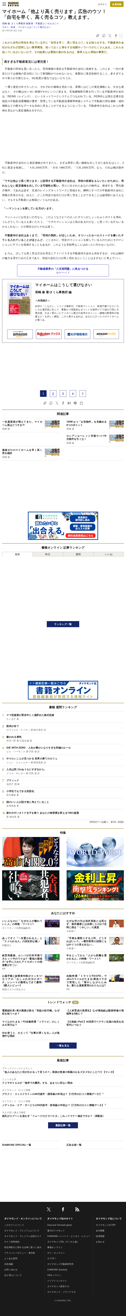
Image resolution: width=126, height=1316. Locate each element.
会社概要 (100, 1230)
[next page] (82, 393)
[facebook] (63, 1209)
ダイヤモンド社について (109, 1218)
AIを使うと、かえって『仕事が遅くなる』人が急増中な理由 (31, 1034)
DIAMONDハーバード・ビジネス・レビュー (68, 1236)
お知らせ (100, 1241)
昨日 (47, 554)
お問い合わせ (10, 1269)
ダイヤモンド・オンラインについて (23, 1218)
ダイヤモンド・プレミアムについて (21, 1230)
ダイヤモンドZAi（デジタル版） (63, 1241)
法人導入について (13, 1275)
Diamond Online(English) (59, 1224)
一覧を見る (63, 1045)
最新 (17, 554)
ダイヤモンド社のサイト (60, 1218)
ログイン (102, 4)
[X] (49, 1209)
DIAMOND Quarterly (57, 1269)
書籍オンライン (55, 1247)
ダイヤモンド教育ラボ (58, 1286)
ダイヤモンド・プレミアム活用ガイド (22, 1236)
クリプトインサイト (57, 1280)
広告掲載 (8, 1263)
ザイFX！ (52, 1258)
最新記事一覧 (63, 1125)
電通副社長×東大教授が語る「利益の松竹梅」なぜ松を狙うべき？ (31, 1012)
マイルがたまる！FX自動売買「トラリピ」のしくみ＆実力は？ (31, 1023)
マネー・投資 (8, 27)
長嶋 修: (30, 23)
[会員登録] (117, 4)
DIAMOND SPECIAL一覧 (16, 1145)
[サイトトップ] (13, 4)
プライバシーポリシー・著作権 (19, 1252)
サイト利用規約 (12, 1241)
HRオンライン (54, 1275)
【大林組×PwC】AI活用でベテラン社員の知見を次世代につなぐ (95, 1023)
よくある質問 (10, 1258)
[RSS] (77, 1209)
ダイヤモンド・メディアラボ (61, 1291)
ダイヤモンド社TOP (106, 1224)
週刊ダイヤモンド (56, 1230)
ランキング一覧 (63, 624)
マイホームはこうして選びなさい (34, 27)
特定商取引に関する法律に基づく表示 (22, 1247)
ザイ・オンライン (56, 1252)
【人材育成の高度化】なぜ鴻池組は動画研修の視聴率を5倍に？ (95, 1012)
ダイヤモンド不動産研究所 (60, 1263)
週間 (78, 554)
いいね (108, 554)
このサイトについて (14, 1224)
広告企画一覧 (74, 1145)
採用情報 (100, 1236)
